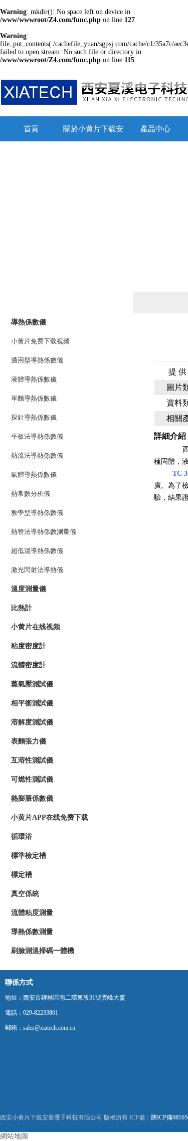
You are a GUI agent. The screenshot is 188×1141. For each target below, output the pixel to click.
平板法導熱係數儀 (37, 436)
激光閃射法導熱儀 (37, 570)
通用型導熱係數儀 (37, 360)
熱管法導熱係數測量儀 (43, 531)
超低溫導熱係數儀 (37, 550)
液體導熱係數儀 (34, 379)
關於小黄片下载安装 (93, 133)
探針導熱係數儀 (34, 417)
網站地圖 (14, 1136)
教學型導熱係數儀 (37, 512)
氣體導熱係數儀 (34, 474)
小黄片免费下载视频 (40, 341)
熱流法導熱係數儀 (37, 455)
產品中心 (155, 129)
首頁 (31, 129)
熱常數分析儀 (30, 493)
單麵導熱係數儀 (34, 398)
